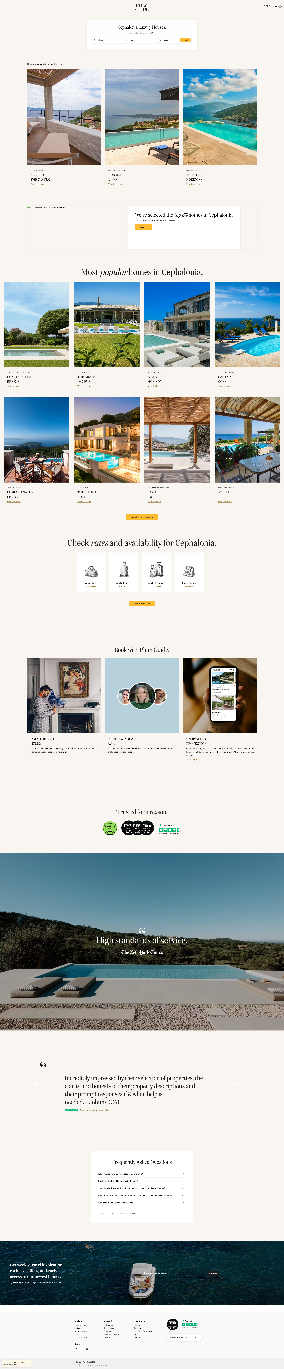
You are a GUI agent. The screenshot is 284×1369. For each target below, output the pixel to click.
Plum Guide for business (143, 1331)
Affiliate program (81, 1331)
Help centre (108, 1325)
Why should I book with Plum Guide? (115, 1202)
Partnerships (79, 1328)
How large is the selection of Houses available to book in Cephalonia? (131, 1188)
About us (137, 1325)
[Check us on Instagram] (77, 1349)
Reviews (107, 1337)
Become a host (80, 1325)
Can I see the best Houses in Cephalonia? (118, 1181)
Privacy (83, 1365)
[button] (142, 5)
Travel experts (109, 1331)
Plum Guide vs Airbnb (83, 1337)
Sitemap (90, 1365)
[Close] (29, 1361)
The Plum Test (139, 1334)
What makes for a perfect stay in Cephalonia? (120, 1173)
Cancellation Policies (112, 1334)
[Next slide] (237, 1085)
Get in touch (109, 1328)
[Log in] (277, 6)
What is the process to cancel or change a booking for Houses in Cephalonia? (135, 1195)
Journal (77, 1334)
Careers (137, 1337)
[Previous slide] (35, 1085)
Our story (137, 1328)
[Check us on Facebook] (82, 1349)
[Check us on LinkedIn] (87, 1349)
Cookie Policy (12, 1365)
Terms (76, 1365)
